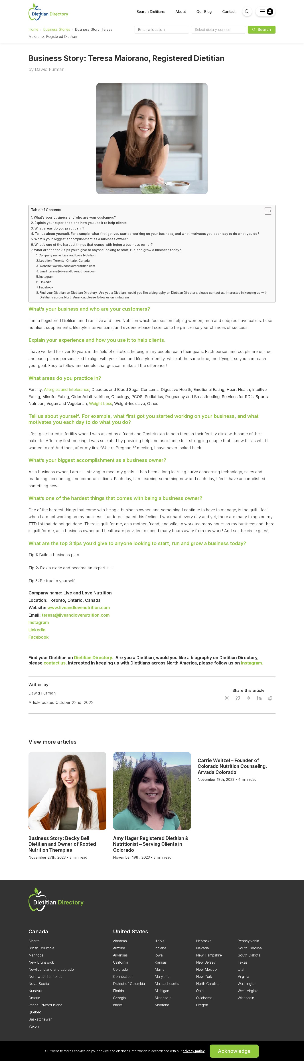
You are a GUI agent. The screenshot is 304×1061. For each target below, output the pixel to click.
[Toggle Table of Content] (266, 211)
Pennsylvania (248, 941)
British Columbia (41, 948)
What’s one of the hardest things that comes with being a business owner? (93, 244)
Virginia (243, 976)
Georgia (119, 998)
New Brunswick (41, 962)
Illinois (159, 941)
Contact (228, 11)
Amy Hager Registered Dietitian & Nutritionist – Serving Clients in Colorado (150, 844)
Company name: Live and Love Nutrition (67, 255)
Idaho (117, 1005)
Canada (38, 931)
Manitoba (36, 955)
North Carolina (207, 983)
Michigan (162, 991)
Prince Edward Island (45, 1005)
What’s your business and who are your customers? (75, 217)
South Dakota (249, 955)
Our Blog (204, 11)
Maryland (162, 976)
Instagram (46, 276)
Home (33, 29)
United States (130, 931)
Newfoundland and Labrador (51, 969)
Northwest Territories (45, 976)
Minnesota (163, 998)
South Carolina (250, 948)
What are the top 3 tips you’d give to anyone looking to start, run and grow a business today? (107, 250)
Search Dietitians (150, 11)
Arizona (119, 948)
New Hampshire (209, 955)
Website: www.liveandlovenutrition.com (67, 266)
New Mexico (206, 969)
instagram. (252, 663)
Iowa (159, 955)
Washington (247, 983)
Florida (118, 991)
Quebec (34, 1012)
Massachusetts (167, 983)
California (120, 962)
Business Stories (56, 29)
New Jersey (206, 962)
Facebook (46, 287)
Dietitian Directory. (93, 657)
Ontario (34, 998)
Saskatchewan (40, 1019)
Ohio (200, 991)
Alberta (34, 941)
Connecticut (123, 976)
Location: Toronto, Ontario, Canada (64, 260)
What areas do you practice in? (59, 228)
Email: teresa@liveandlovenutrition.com (67, 271)
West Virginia (248, 991)
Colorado (120, 969)
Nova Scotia (38, 983)
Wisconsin (246, 998)
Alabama (120, 941)
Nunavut (35, 991)
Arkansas (120, 955)
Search (264, 29)
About (180, 11)
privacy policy (193, 1051)
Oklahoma (204, 998)
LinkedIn (46, 282)
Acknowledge (234, 1051)
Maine (159, 969)
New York (204, 976)
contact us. (55, 663)
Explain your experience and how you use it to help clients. (81, 223)
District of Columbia (129, 983)
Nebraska (203, 941)
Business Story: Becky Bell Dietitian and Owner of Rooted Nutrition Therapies (62, 844)
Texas (242, 962)
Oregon (202, 1005)
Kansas (161, 962)
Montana (162, 1005)
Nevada (202, 948)
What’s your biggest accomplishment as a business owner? (81, 239)
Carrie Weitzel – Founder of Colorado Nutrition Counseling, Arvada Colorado (232, 766)
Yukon (33, 1026)
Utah (241, 969)
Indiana (160, 948)
